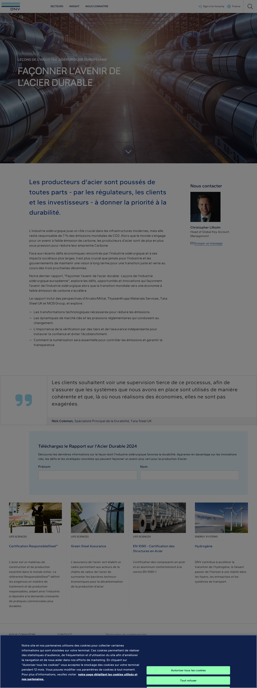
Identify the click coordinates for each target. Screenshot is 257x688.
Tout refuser (188, 680)
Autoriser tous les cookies (188, 670)
